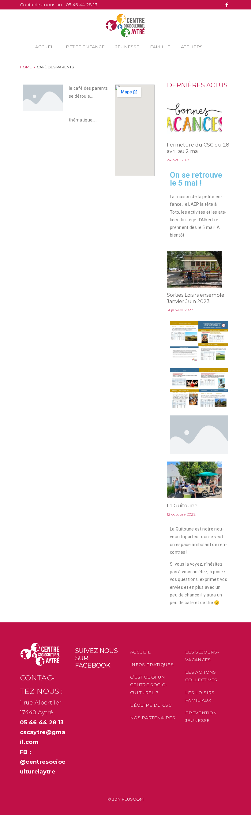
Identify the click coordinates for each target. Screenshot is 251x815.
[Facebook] (226, 4)
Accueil (45, 46)
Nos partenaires (152, 717)
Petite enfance (85, 46)
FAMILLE (160, 46)
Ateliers (192, 46)
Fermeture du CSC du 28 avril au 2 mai (198, 148)
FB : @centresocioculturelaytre (42, 762)
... (214, 46)
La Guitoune (182, 506)
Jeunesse (127, 46)
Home (26, 67)
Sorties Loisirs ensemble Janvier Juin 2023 (195, 298)
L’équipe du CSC (150, 705)
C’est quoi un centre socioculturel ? (148, 684)
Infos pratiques (152, 664)
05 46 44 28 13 (82, 4)
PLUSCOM (133, 799)
